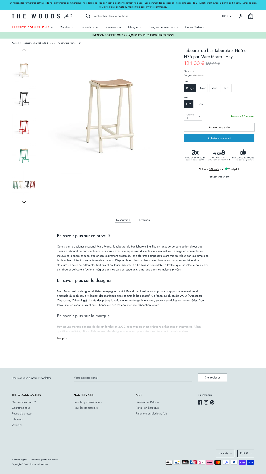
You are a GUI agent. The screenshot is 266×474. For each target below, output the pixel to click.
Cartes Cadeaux (194, 27)
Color (186, 81)
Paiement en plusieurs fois (151, 413)
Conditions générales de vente (44, 459)
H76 (188, 104)
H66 (200, 104)
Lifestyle (133, 27)
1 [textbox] (187, 118)
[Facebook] (200, 402)
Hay (193, 71)
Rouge (190, 88)
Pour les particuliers (86, 408)
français (223, 453)
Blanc (226, 88)
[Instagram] (206, 402)
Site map (17, 419)
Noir (203, 88)
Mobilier (65, 27)
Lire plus (62, 338)
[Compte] (241, 15)
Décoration (88, 27)
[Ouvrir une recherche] (88, 16)
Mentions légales (19, 459)
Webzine (17, 425)
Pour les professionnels (88, 402)
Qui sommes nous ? (24, 402)
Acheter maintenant (219, 138)
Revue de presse (21, 413)
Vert (214, 88)
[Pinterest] (212, 402)
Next (24, 202)
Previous (24, 50)
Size (186, 97)
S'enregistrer (212, 377)
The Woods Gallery (39, 464)
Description (123, 220)
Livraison (144, 220)
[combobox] (193, 116)
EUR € (224, 16)
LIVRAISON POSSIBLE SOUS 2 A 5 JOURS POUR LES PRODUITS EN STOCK (133, 35)
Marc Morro (198, 75)
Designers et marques (162, 27)
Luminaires (111, 27)
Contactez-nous (21, 408)
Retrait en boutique (147, 408)
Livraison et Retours (147, 402)
